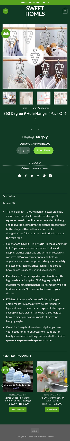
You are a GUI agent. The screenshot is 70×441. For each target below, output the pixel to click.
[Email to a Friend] (38, 176)
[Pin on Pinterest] (44, 176)
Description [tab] (9, 196)
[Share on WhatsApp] (19, 176)
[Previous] (8, 56)
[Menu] (5, 11)
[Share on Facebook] (26, 176)
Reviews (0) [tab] (9, 203)
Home (24, 108)
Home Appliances (40, 108)
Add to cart (52, 409)
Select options (18, 409)
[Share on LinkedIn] (50, 176)
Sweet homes (35, 11)
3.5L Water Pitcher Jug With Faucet (52, 399)
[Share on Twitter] (32, 176)
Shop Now (43, 150)
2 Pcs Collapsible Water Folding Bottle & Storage (18, 399)
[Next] (62, 56)
